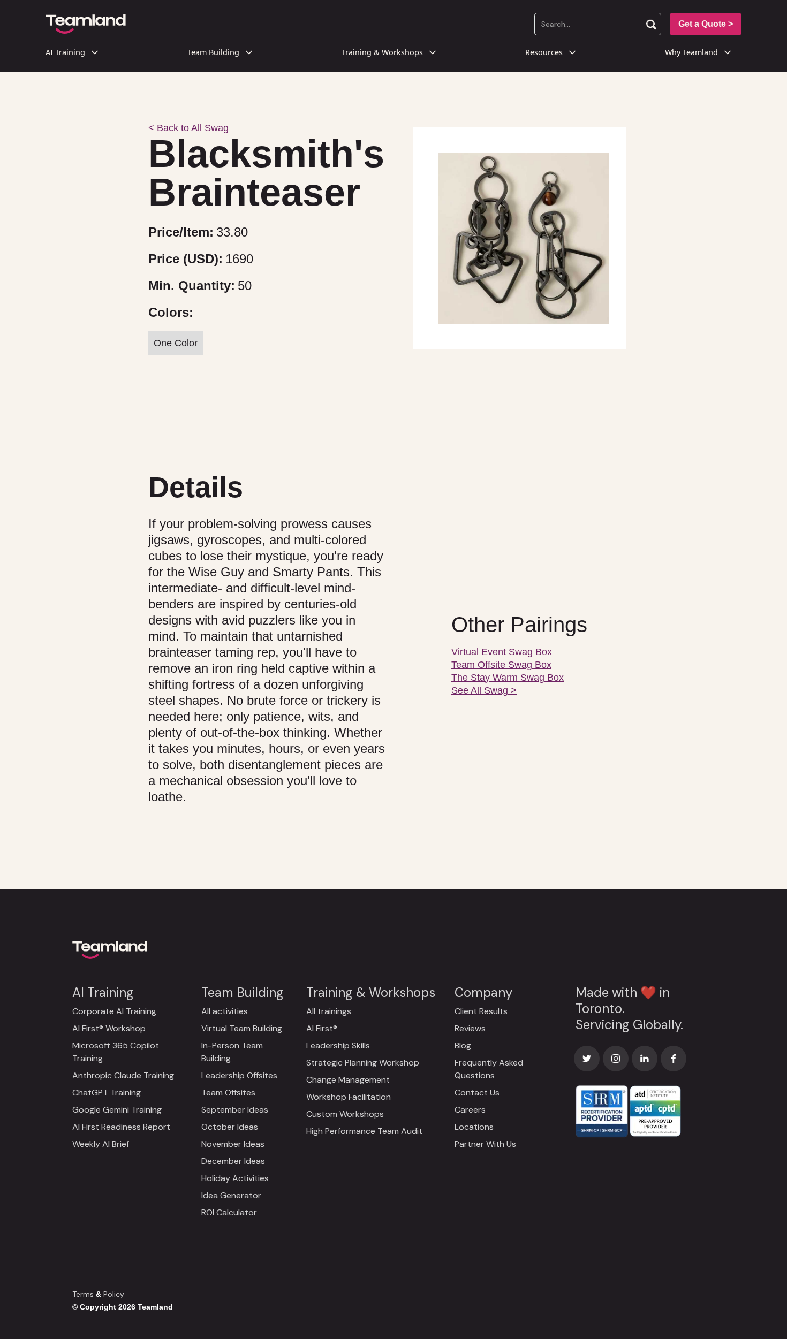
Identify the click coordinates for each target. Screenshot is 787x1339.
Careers (470, 1109)
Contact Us (477, 1092)
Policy (113, 1294)
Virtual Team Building (241, 1028)
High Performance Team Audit (364, 1131)
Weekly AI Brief (100, 1144)
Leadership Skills (338, 1045)
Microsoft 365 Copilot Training (115, 1052)
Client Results (481, 1011)
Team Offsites (228, 1092)
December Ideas (233, 1161)
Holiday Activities (235, 1178)
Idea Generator (231, 1195)
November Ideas (232, 1144)
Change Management (348, 1079)
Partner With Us (485, 1144)
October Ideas (229, 1126)
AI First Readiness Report (121, 1126)
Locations (474, 1126)
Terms (83, 1294)
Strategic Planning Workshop (362, 1062)
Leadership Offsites (239, 1075)
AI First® (321, 1028)
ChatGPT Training (106, 1092)
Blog (463, 1045)
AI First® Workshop (109, 1028)
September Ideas (234, 1109)
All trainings (328, 1011)
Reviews (470, 1028)
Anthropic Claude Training (123, 1075)
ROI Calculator (229, 1212)
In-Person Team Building (232, 1052)
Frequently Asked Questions (489, 1069)
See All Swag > (484, 690)
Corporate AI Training (114, 1011)
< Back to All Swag (188, 128)
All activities (224, 1011)
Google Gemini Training (117, 1109)
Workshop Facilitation (348, 1096)
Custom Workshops (345, 1114)
